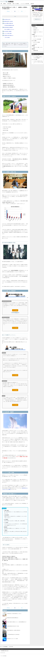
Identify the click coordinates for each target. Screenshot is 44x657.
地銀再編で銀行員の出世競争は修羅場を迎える (12, 617)
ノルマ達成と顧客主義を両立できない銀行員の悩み (13, 634)
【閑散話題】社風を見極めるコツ (8, 35)
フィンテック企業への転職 (7, 33)
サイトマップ (3, 652)
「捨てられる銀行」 (7, 37)
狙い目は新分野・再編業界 (7, 31)
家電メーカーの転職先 (16, 3)
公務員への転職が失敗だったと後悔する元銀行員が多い (13, 630)
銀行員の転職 (9, 3)
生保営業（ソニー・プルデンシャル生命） (38, 32)
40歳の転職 (32, 3)
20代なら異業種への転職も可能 (8, 23)
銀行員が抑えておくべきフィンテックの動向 (12, 638)
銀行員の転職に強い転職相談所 (8, 27)
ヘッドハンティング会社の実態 (24, 3)
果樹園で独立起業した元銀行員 (8, 21)
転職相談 (7, 1)
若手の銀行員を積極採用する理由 (9, 25)
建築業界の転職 (36, 50)
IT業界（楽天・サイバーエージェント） (38, 36)
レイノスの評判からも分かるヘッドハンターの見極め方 (38, 57)
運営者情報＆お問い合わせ (4, 650)
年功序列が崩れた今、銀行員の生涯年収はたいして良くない (14, 613)
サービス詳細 (15, 310)
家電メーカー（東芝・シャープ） (38, 47)
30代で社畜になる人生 (7, 19)
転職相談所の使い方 (37, 19)
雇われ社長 (35, 44)
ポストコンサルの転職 (37, 42)
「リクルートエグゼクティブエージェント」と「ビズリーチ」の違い (38, 62)
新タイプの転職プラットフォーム (9, 29)
